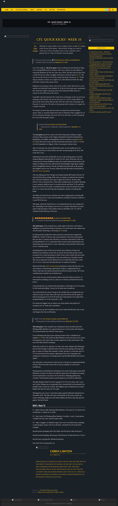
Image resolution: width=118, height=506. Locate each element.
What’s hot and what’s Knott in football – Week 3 (51, 492)
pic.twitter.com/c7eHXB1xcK (59, 319)
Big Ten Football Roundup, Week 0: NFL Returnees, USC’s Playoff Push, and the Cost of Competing (101, 86)
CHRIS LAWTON (61, 451)
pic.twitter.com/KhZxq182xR (58, 124)
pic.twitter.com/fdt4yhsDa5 (71, 60)
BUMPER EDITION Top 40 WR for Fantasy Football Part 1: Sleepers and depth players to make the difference (101, 100)
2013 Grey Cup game (42, 171)
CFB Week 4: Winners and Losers (49, 490)
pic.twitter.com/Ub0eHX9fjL (62, 218)
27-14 (40, 338)
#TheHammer (58, 60)
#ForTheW (46, 319)
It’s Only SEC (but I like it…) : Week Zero (100, 52)
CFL (79, 46)
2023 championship (52, 266)
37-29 (79, 142)
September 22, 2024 (72, 321)
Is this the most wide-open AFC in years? (101, 112)
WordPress (69, 503)
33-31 (78, 75)
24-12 (60, 230)
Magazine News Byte (57, 503)
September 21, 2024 (61, 62)
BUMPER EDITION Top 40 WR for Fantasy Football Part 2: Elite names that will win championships (100, 68)
